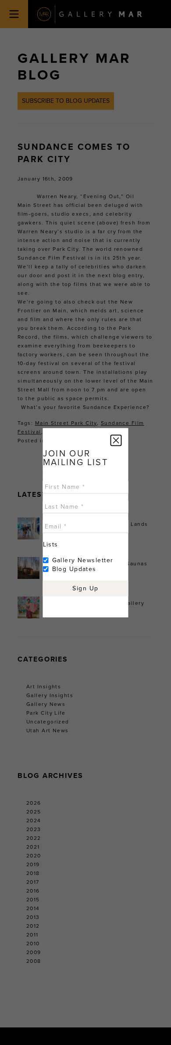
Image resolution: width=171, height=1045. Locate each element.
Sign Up (85, 588)
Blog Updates (74, 568)
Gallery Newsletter (83, 560)
